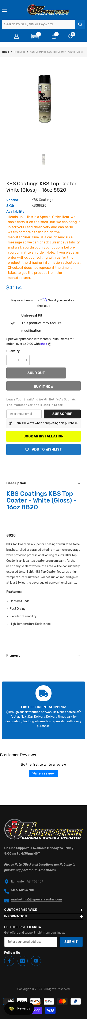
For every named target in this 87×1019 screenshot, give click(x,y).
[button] (35, 36)
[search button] (80, 24)
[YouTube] (36, 961)
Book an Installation (43, 436)
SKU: (10, 206)
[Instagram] (23, 961)
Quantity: (13, 351)
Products (19, 51)
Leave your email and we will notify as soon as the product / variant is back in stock (41, 402)
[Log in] (16, 36)
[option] (43, 98)
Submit (71, 942)
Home (5, 51)
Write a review (43, 773)
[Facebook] (9, 961)
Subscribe (62, 414)
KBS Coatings (42, 200)
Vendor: (12, 200)
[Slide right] (80, 712)
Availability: (15, 211)
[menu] (4, 9)
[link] (43, 710)
